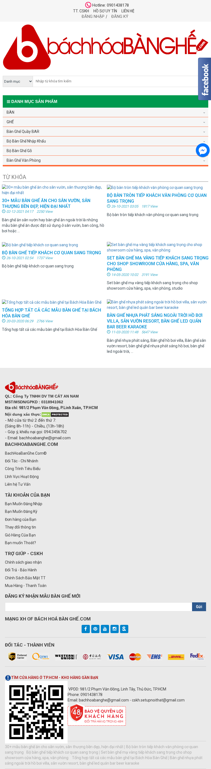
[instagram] (114, 629)
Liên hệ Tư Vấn (17, 484)
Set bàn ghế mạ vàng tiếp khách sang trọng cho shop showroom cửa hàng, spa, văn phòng (158, 263)
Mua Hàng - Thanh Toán (25, 585)
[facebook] (86, 629)
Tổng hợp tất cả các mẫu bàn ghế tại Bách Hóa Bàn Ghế (119, 758)
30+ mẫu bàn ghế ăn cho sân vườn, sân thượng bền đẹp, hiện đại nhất (64, 747)
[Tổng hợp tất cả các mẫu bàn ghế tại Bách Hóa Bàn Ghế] (51, 302)
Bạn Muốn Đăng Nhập (23, 504)
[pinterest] (95, 629)
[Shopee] (124, 629)
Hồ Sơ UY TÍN (105, 11)
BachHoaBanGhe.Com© (26, 453)
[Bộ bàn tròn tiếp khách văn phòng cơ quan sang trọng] (155, 187)
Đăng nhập (93, 16)
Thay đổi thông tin (20, 527)
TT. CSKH (81, 11)
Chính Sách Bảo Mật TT (25, 578)
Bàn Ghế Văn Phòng (24, 160)
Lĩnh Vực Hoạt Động (22, 476)
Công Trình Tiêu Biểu (22, 468)
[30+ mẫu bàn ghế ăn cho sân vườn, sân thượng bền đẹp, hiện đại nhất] (53, 190)
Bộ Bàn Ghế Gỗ (19, 151)
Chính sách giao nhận (23, 562)
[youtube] (105, 629)
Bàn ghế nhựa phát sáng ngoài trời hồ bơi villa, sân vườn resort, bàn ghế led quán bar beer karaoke (154, 321)
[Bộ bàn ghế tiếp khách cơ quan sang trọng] (40, 244)
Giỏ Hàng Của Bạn (20, 535)
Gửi (199, 607)
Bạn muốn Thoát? (20, 543)
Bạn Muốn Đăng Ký (21, 511)
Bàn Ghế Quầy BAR (23, 131)
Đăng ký (119, 16)
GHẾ (10, 122)
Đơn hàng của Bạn (20, 519)
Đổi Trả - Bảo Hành (21, 570)
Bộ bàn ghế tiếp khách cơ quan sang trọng (51, 252)
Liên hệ (127, 11)
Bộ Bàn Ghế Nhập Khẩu (26, 141)
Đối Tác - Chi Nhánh (21, 461)
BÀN (10, 112)
